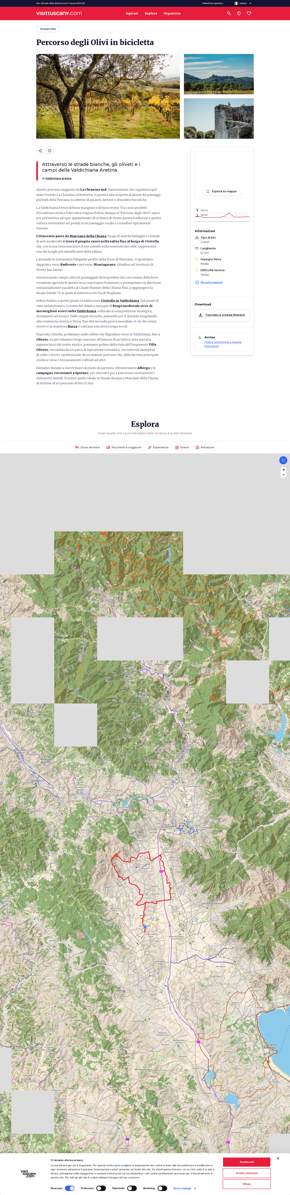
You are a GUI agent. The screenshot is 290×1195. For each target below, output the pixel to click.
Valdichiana (86, 311)
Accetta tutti (247, 1162)
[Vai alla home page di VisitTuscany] (59, 13)
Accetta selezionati (247, 1173)
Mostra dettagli (182, 1188)
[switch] (101, 1188)
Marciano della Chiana (87, 236)
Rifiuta (247, 1184)
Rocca (72, 326)
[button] (222, 315)
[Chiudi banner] (278, 1158)
